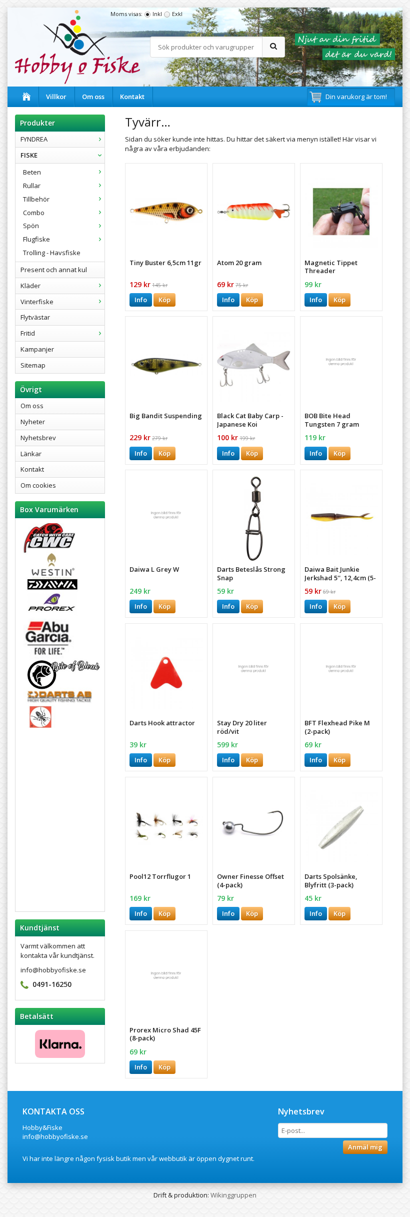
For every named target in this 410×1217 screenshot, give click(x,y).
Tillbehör (36, 199)
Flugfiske (36, 239)
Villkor (56, 96)
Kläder (30, 285)
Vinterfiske (37, 301)
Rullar (31, 185)
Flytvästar (35, 317)
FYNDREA (34, 139)
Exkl (177, 14)
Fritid (27, 333)
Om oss (93, 96)
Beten (32, 172)
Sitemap (33, 365)
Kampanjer (37, 349)
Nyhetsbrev (38, 437)
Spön (31, 225)
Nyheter (32, 421)
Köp (164, 299)
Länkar (31, 453)
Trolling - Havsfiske (51, 252)
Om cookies (38, 485)
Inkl (157, 14)
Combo (33, 212)
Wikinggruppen (233, 1194)
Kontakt (132, 96)
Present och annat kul (53, 269)
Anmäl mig (365, 1146)
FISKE (29, 155)
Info (140, 299)
